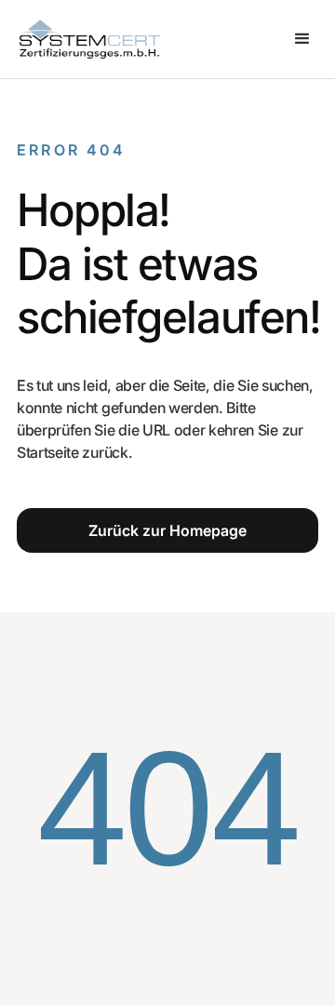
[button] (302, 39)
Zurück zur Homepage (167, 530)
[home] (85, 39)
